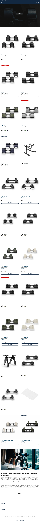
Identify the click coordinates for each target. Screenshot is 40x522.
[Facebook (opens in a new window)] (1, 505)
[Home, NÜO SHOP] (20, 2)
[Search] (36, 2)
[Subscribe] (38, 513)
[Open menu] (1, 2)
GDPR (20, 518)
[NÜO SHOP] (20, 493)
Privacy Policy (16, 518)
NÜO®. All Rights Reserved (21, 520)
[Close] (38, 0)
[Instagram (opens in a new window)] (3, 505)
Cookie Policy (23, 518)
